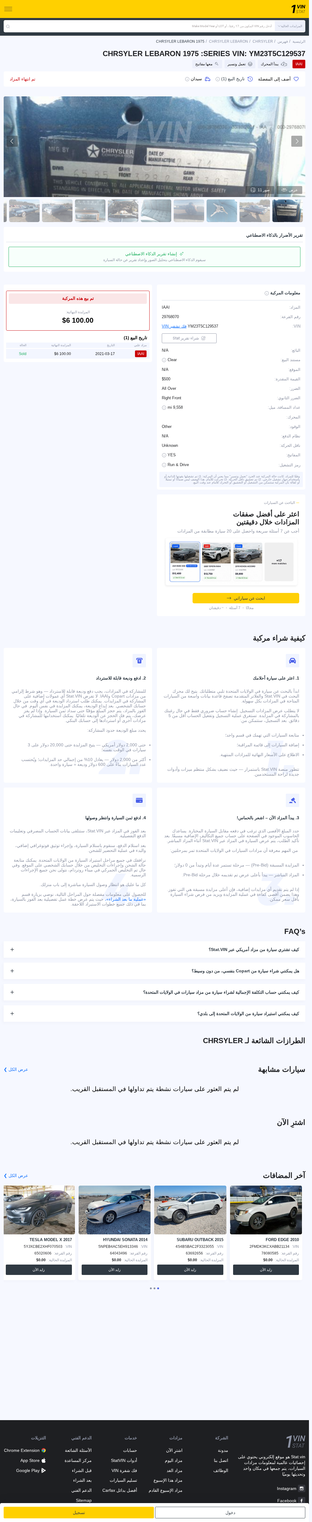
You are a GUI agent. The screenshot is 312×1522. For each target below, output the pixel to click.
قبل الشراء (81, 1470)
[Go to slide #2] (254, 210)
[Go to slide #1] (287, 210)
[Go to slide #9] (24, 210)
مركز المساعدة (78, 1460)
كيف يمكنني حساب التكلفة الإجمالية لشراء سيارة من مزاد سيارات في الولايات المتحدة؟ (221, 992)
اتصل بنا (221, 1460)
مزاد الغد (175, 1470)
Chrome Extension (22, 1450)
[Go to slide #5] (156, 210)
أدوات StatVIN (124, 1460)
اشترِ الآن (174, 1450)
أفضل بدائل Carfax (119, 1490)
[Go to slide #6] (123, 210)
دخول (230, 1512)
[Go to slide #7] (90, 210)
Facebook (286, 1500)
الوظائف (220, 1470)
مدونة (223, 1450)
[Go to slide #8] (57, 210)
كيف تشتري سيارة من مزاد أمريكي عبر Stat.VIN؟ (254, 949)
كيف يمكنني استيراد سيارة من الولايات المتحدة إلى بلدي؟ (248, 1013)
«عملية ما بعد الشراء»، (125, 899)
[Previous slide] (12, 141)
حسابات (130, 1450)
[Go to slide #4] (189, 210)
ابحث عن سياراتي (249, 598)
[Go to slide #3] (222, 210)
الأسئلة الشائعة (78, 1450)
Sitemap (83, 1500)
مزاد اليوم (174, 1460)
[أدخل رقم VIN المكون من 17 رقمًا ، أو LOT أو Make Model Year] (8, 26)
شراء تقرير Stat (186, 338)
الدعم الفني (81, 1490)
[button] (290, 26)
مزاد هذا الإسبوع (168, 1480)
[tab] (158, 1288)
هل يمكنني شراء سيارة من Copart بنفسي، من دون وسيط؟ (245, 970)
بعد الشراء (82, 1480)
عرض (293, 190)
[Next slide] (296, 141)
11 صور (264, 190)
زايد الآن (266, 1270)
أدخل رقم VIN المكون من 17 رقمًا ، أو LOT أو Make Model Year (232, 26)
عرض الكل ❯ (16, 1069)
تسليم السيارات (123, 1480)
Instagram (286, 1488)
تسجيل (79, 1512)
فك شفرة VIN (124, 1470)
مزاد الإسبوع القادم (166, 1490)
